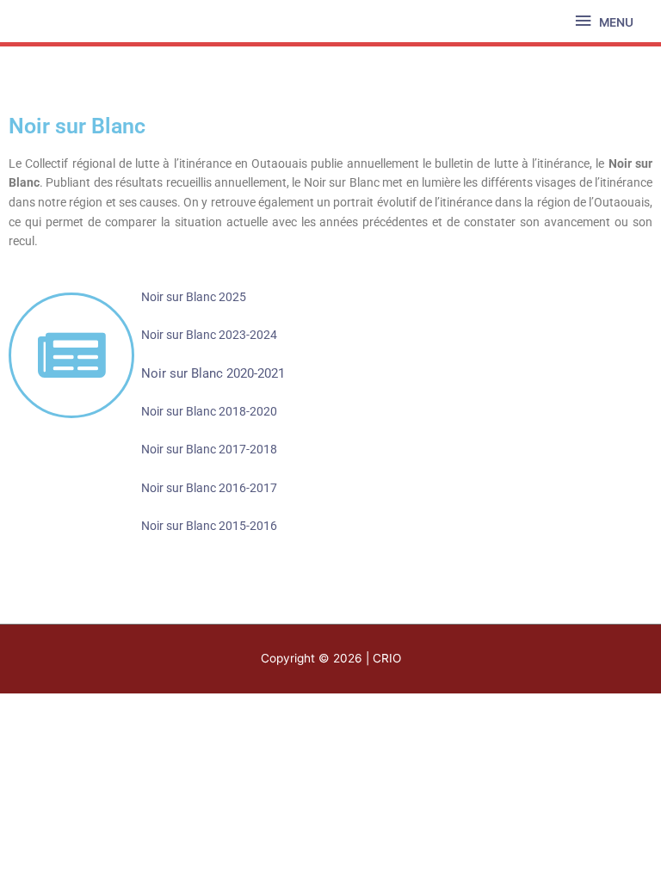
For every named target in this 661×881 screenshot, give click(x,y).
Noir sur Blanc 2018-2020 (209, 411)
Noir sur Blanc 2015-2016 (209, 526)
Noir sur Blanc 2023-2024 (209, 335)
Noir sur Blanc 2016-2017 (209, 488)
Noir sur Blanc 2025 (193, 297)
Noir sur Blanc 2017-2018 (209, 449)
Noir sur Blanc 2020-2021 (213, 373)
